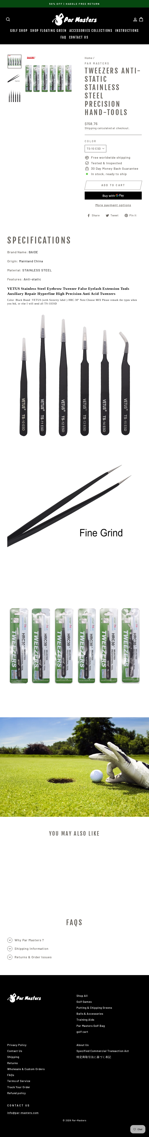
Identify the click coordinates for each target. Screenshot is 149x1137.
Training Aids (85, 1019)
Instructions (127, 31)
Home (88, 58)
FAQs (10, 1075)
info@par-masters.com (23, 1112)
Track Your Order (18, 1087)
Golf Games (84, 1001)
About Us (82, 1045)
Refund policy (16, 1093)
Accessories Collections (90, 31)
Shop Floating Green (48, 31)
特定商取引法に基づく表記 (93, 1056)
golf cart (82, 1031)
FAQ (63, 37)
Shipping (91, 128)
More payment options (113, 205)
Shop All (82, 995)
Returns (12, 1063)
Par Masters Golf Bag (90, 1025)
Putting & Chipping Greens (94, 1007)
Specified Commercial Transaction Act (102, 1051)
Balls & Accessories (89, 1013)
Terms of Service (18, 1081)
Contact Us (78, 37)
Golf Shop (19, 31)
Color (91, 141)
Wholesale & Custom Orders (26, 1069)
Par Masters (97, 63)
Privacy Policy (17, 1045)
